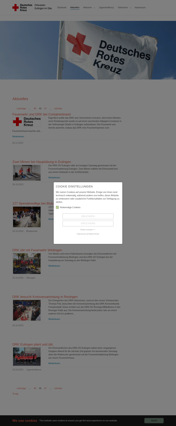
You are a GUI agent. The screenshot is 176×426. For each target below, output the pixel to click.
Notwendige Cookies (70, 207)
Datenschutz (93, 234)
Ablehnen (88, 216)
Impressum (82, 234)
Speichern (88, 223)
